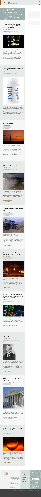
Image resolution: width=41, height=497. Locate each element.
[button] (39, 2)
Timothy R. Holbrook (8, 431)
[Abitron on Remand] (13, 137)
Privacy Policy (36, 486)
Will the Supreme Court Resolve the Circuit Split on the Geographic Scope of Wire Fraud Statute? (13, 296)
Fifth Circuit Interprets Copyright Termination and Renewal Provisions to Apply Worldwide (12, 25)
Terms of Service (34, 487)
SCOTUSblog (32, 14)
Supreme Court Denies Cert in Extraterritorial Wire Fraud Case (11, 253)
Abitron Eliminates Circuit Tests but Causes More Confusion (12, 429)
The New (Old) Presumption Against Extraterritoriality (12, 336)
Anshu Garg (16, 431)
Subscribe (36, 482)
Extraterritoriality (6, 32)
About (23, 479)
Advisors (24, 477)
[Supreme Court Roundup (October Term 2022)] (13, 397)
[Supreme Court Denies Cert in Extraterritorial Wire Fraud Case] (13, 269)
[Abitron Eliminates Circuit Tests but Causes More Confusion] (13, 443)
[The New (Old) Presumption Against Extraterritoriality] (9, 351)
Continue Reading (7, 61)
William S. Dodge (7, 29)
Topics (23, 474)
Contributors (25, 476)
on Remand (8, 123)
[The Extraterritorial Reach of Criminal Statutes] (13, 224)
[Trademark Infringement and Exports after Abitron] (13, 90)
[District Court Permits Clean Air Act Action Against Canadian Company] (13, 181)
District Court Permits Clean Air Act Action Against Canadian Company (12, 165)
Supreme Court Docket (34, 15)
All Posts (24, 472)
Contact (24, 481)
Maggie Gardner (15, 382)
